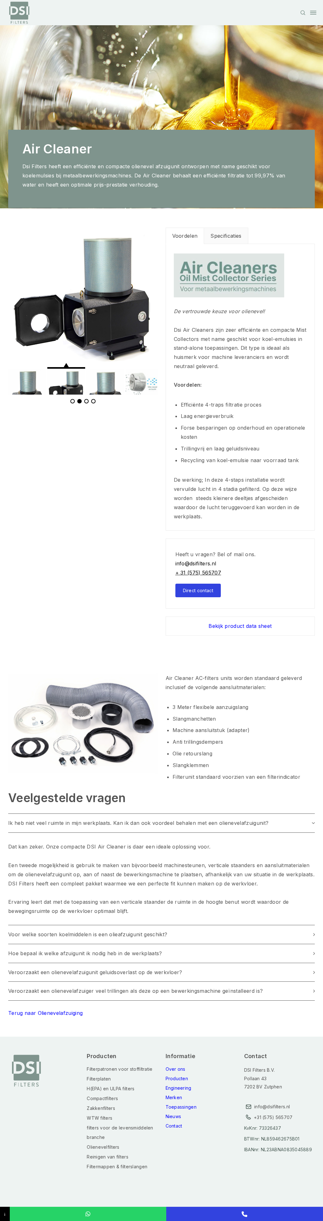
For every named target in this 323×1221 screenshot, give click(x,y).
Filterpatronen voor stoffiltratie (119, 1069)
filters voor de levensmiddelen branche (120, 1132)
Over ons (175, 1069)
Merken (174, 1097)
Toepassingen (181, 1107)
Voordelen (185, 236)
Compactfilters (102, 1098)
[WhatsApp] (88, 1214)
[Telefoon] (244, 1214)
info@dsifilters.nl (195, 563)
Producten (177, 1078)
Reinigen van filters (107, 1156)
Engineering (178, 1088)
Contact (174, 1126)
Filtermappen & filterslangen (117, 1166)
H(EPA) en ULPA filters (110, 1088)
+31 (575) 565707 (273, 1117)
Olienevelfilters (103, 1147)
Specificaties (225, 236)
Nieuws (173, 1116)
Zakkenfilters (101, 1108)
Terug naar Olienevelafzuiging (45, 1013)
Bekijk (240, 626)
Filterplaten (99, 1078)
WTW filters (99, 1118)
